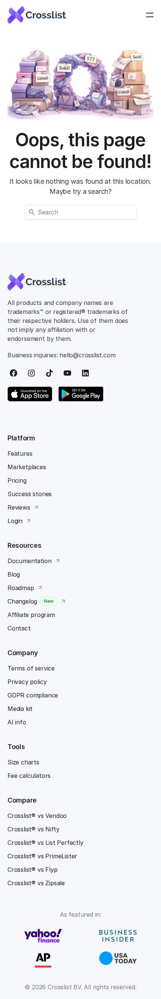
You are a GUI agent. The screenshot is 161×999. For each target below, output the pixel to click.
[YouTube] (67, 373)
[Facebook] (13, 373)
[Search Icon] (80, 212)
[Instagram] (31, 373)
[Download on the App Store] (29, 394)
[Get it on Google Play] (80, 394)
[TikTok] (49, 373)
